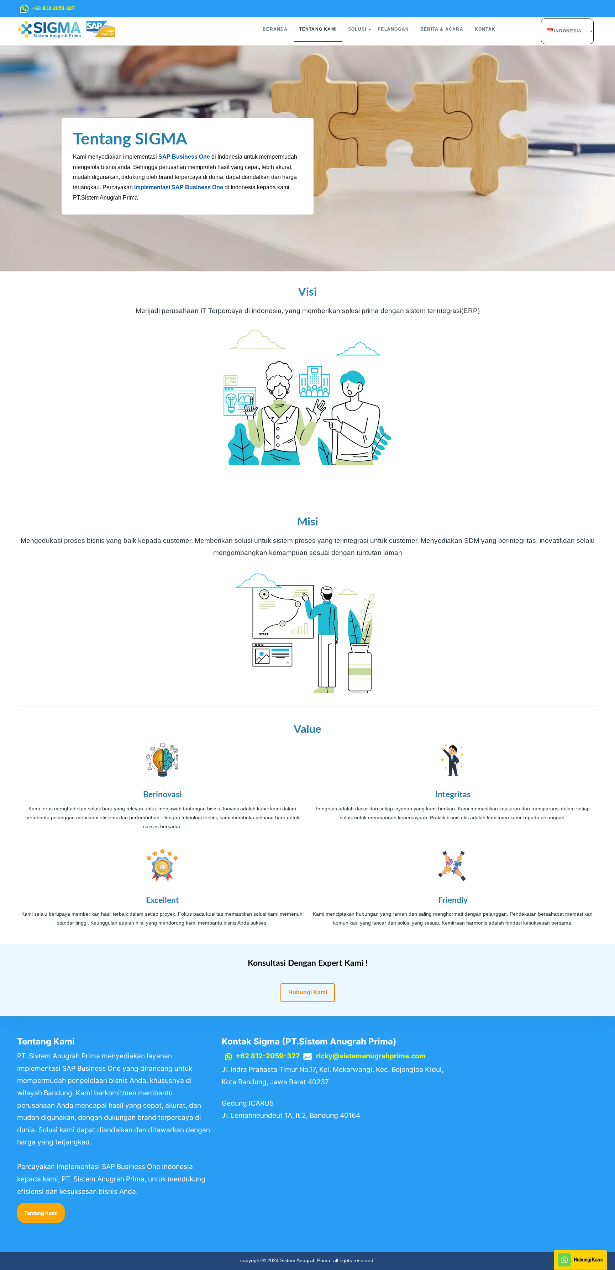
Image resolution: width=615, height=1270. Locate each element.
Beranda (275, 29)
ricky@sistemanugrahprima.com (371, 1056)
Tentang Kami (318, 29)
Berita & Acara (441, 29)
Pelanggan (393, 29)
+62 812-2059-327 (268, 1056)
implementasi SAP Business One (178, 187)
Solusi (357, 29)
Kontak (485, 29)
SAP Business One (184, 157)
